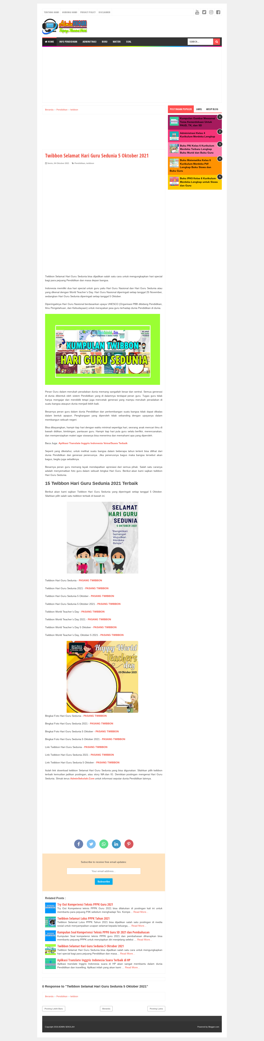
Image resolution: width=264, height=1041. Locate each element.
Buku (104, 41)
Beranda (106, 1009)
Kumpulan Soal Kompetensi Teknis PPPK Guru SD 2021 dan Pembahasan (103, 932)
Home (50, 41)
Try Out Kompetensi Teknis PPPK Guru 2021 (85, 904)
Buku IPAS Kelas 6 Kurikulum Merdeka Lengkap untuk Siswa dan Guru (199, 182)
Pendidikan (80, 163)
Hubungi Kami (69, 12)
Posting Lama (156, 1009)
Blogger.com (213, 1027)
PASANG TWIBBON (90, 580)
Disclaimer (104, 12)
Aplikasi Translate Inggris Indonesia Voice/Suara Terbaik (93, 443)
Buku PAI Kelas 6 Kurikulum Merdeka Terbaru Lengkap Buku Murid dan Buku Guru (197, 149)
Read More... (140, 911)
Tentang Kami (51, 12)
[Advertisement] (132, 75)
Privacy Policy (88, 12)
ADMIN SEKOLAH (67, 1027)
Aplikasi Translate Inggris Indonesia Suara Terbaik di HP (93, 960)
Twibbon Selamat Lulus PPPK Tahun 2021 (83, 918)
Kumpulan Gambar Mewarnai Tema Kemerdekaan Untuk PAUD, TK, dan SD (197, 122)
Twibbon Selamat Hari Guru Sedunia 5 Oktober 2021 (90, 946)
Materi (117, 41)
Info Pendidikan (68, 41)
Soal (128, 41)
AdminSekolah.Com (82, 778)
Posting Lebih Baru (54, 1009)
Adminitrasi (89, 41)
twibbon (90, 163)
